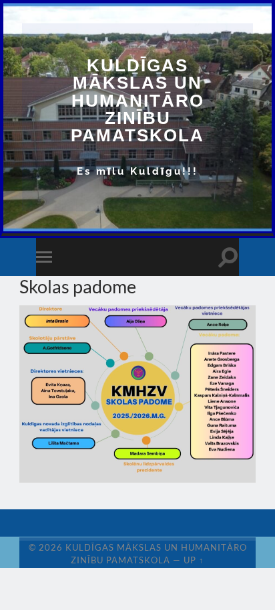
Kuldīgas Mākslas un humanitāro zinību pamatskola (137, 100)
